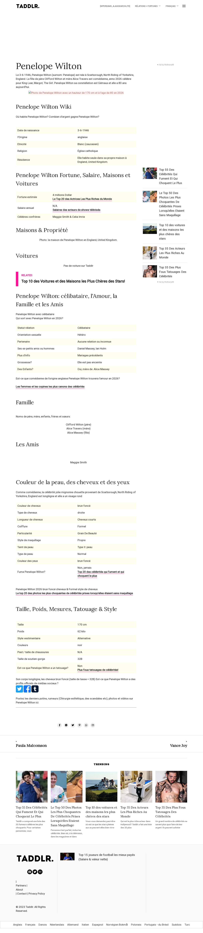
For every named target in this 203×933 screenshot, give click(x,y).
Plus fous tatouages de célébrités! (98, 669)
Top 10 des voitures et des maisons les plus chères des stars (101, 812)
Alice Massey (75, 432)
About (19, 889)
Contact (22, 893)
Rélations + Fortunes (146, 6)
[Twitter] (35, 872)
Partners (21, 885)
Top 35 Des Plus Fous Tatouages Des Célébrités (172, 272)
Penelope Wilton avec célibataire (35, 314)
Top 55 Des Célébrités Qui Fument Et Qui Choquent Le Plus (31, 812)
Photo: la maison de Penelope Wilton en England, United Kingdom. (78, 239)
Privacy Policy (37, 893)
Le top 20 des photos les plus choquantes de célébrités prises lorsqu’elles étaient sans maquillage (74, 593)
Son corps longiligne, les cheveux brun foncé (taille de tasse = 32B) (56, 679)
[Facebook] (29, 872)
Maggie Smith (78, 462)
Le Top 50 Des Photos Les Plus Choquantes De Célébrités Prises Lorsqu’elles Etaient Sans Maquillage (66, 816)
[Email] (40, 872)
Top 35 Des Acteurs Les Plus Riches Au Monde (172, 253)
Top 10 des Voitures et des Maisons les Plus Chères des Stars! (73, 281)
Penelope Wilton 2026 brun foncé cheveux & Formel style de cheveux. (57, 589)
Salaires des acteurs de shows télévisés (76, 209)
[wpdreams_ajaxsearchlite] (115, 6)
